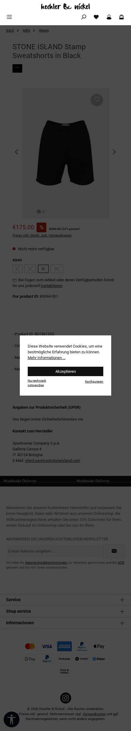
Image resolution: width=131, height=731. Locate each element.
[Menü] (9, 17)
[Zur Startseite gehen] (65, 6)
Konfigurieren (94, 381)
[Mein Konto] (109, 17)
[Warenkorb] (121, 17)
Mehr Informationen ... (47, 357)
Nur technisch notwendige (37, 383)
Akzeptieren (65, 371)
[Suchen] (83, 17)
